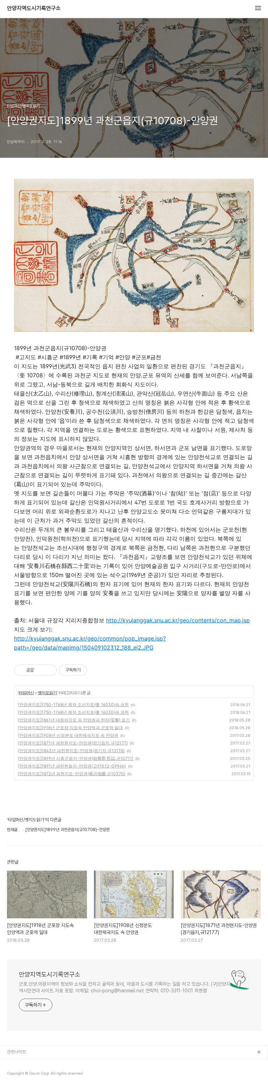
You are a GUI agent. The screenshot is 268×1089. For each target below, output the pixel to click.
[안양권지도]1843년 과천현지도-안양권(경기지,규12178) (71, 750)
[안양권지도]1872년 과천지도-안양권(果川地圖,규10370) (71, 773)
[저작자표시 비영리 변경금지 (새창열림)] (96, 670)
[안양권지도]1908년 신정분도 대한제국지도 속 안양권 (68, 735)
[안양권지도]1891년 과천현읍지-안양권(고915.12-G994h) (72, 766)
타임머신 (26, 692)
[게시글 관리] (49, 670)
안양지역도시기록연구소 (34, 8)
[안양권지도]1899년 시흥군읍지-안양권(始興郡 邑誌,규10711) (75, 758)
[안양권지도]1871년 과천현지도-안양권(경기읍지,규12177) (73, 743)
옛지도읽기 (47, 692)
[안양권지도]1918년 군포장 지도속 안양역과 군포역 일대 (70, 727)
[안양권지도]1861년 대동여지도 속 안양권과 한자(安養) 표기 (74, 720)
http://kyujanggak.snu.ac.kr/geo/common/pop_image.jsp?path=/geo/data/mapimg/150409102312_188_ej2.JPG (90, 643)
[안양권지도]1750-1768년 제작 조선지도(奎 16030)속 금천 (73, 704)
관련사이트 (16, 1051)
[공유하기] (40, 670)
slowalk (15, 1074)
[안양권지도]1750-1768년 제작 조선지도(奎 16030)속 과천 (73, 712)
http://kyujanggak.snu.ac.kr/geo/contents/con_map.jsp (178, 620)
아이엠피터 (17, 1063)
